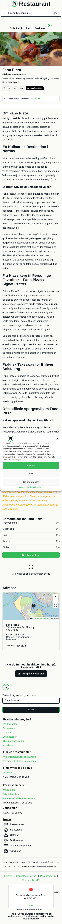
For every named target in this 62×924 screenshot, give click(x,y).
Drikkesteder (10, 737)
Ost (51, 78)
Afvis (31, 473)
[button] (57, 438)
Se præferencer (31, 482)
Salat (10, 82)
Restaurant (35, 3)
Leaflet (34, 618)
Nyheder (7, 772)
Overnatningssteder (13, 741)
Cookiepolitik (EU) (31, 880)
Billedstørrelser (11, 794)
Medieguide (9, 790)
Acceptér (30, 465)
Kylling (46, 78)
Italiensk (38, 78)
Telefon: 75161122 (16, 646)
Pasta (56, 78)
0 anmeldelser (19, 74)
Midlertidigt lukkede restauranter (20, 757)
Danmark (25, 99)
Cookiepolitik (24, 487)
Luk (31, 905)
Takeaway (20, 78)
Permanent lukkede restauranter (20, 761)
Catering (7, 732)
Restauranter (8, 78)
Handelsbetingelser (26, 876)
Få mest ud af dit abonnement (19, 798)
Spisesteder (9, 728)
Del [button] (15, 88)
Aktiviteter (8, 745)
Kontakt (8, 876)
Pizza (4, 82)
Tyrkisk (16, 82)
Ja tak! (30, 709)
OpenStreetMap (45, 618)
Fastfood (30, 78)
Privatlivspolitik (36, 487)
